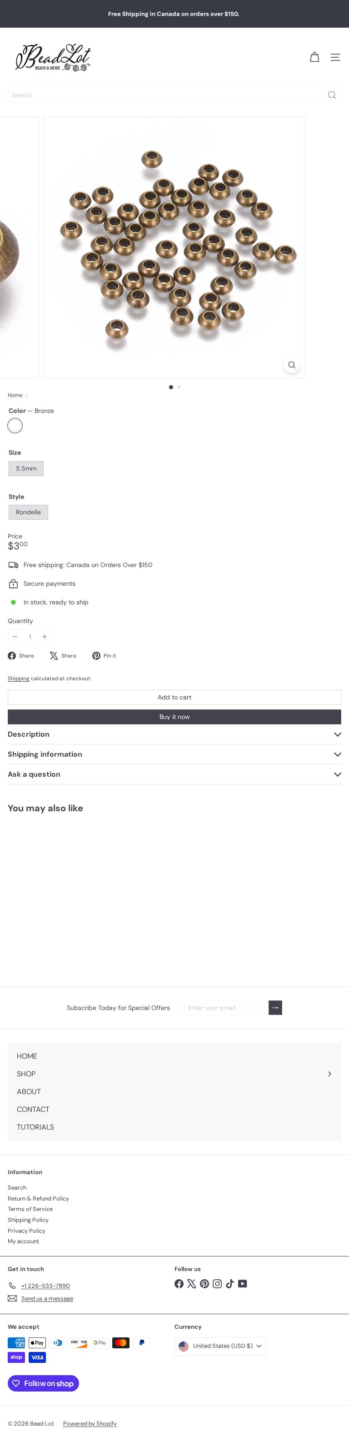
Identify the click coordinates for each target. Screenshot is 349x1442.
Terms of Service (30, 1209)
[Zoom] (292, 365)
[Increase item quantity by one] (44, 636)
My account (23, 1241)
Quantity (20, 621)
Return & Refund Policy (38, 1198)
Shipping (19, 678)
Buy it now (175, 717)
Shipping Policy (28, 1220)
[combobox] (174, 95)
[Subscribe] (275, 1007)
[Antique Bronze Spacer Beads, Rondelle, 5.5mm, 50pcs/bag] (57, 894)
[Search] (332, 95)
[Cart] (314, 57)
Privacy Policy (26, 1231)
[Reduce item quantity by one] (15, 636)
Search (17, 1187)
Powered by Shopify (90, 1423)
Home (15, 395)
